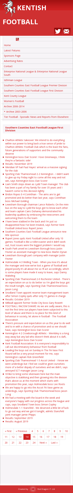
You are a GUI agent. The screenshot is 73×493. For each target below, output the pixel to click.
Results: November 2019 (18, 163)
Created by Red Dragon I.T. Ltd (36, 489)
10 (66, 431)
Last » (54, 442)
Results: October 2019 (17, 299)
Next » (43, 442)
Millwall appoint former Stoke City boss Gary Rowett (34, 302)
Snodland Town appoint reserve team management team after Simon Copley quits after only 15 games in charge (37, 294)
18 (54, 436)
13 (20, 436)
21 (13, 442)
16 (41, 436)
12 (13, 436)
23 (27, 442)
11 (6, 436)
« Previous (21, 431)
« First (8, 431)
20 (6, 442)
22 (20, 442)
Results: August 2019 (16, 421)
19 (61, 436)
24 (34, 442)
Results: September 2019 (19, 418)
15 (34, 436)
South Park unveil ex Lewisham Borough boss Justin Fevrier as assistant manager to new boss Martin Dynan (36, 250)
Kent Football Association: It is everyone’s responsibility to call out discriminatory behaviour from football (37, 345)
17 (48, 436)
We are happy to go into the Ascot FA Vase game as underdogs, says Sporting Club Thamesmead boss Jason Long (36, 391)
